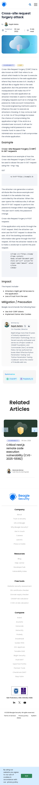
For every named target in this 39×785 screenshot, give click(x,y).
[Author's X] (25, 326)
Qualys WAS (19, 643)
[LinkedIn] (14, 702)
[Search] (30, 4)
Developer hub (19, 567)
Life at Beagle (19, 523)
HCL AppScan (19, 647)
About (19, 514)
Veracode (19, 626)
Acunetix (19, 622)
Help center (19, 563)
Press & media (19, 544)
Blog (19, 559)
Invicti (19, 617)
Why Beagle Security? (19, 527)
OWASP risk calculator (19, 598)
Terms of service (10, 716)
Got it (26, 776)
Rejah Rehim (14, 24)
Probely (20, 634)
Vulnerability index (19, 571)
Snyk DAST (19, 659)
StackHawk (19, 639)
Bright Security (19, 655)
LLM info (19, 540)
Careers (19, 535)
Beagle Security (4, 4)
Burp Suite (19, 676)
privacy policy (12, 782)
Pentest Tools (19, 668)
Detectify (19, 630)
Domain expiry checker (20, 594)
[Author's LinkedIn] (28, 326)
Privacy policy (23, 716)
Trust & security (19, 519)
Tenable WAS (19, 651)
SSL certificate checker (19, 590)
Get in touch (20, 531)
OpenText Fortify (19, 664)
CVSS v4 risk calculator (19, 603)
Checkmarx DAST (19, 672)
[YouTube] (25, 702)
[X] (19, 702)
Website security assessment (19, 586)
